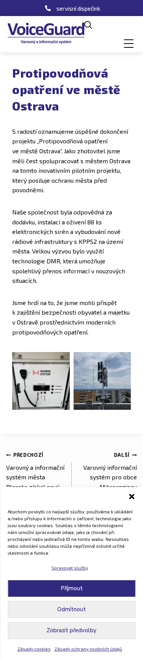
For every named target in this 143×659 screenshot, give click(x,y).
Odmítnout (71, 609)
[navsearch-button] (88, 25)
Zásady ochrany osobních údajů (88, 648)
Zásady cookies (34, 648)
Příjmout (72, 588)
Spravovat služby (69, 567)
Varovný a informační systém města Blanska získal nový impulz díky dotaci (35, 476)
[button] (131, 496)
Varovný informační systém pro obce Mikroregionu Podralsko (110, 476)
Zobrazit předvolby (71, 630)
